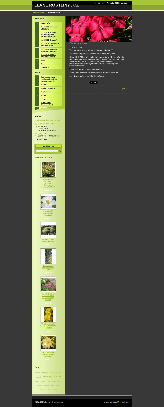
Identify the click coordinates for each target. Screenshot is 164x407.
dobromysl (40, 385)
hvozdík (54, 389)
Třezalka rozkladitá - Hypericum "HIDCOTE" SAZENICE (48, 326)
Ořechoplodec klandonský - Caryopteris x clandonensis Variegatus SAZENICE (48, 183)
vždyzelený (58, 372)
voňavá (58, 385)
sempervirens (45, 372)
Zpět (123, 88)
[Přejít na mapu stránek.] (99, 3)
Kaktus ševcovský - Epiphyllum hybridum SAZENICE (48, 354)
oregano (37, 372)
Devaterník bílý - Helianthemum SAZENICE (48, 213)
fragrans (46, 385)
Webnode (120, 402)
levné (57, 376)
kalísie (42, 389)
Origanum (43, 381)
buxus (52, 372)
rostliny (47, 376)
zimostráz (39, 377)
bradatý (48, 389)
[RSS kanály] (103, 3)
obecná (59, 381)
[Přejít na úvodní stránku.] (95, 3)
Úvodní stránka (38, 12)
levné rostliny (52, 381)
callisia (52, 385)
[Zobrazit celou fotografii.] (48, 170)
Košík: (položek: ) (119, 3)
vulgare (37, 381)
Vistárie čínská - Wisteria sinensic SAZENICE (48, 267)
